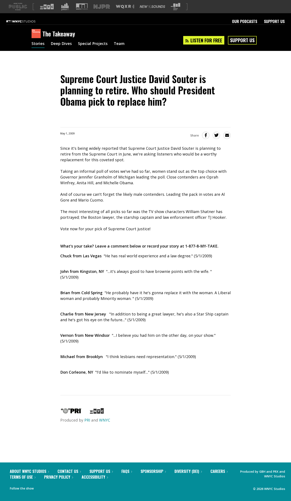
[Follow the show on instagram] (56, 487)
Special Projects (93, 44)
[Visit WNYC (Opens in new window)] (47, 6)
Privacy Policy (57, 477)
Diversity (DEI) (186, 471)
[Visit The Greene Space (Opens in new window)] (175, 6)
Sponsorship (152, 471)
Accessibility (93, 477)
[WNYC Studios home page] (26, 21)
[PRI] (71, 412)
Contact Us (68, 471)
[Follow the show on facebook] (40, 487)
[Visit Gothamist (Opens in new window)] (65, 6)
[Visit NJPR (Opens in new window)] (102, 6)
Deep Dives (61, 44)
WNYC (104, 420)
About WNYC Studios (28, 471)
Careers (217, 471)
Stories (38, 44)
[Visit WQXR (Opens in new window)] (125, 7)
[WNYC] (97, 412)
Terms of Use (21, 477)
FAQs (125, 471)
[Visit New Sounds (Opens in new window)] (152, 6)
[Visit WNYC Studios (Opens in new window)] (82, 6)
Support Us (274, 21)
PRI (87, 420)
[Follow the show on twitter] (48, 487)
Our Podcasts (244, 21)
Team (119, 44)
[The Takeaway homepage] (37, 34)
